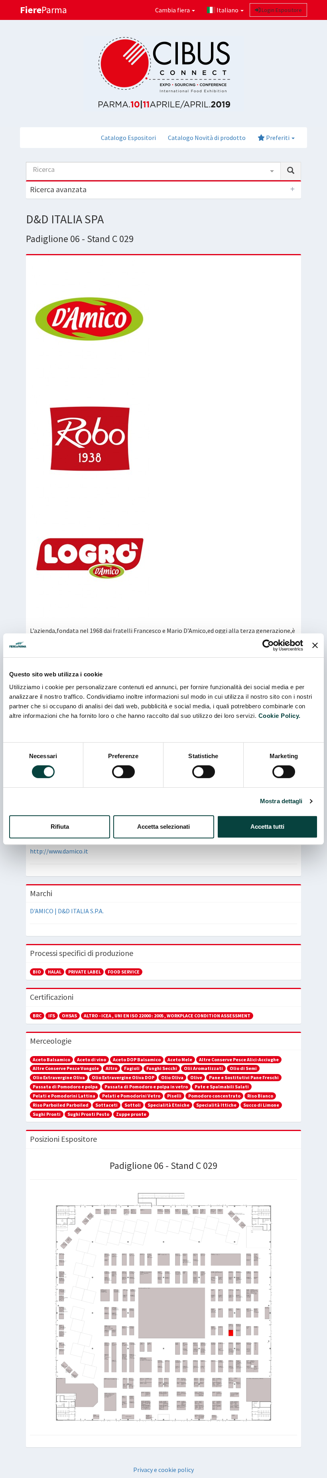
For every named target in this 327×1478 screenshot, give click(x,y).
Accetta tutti (267, 826)
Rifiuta (60, 826)
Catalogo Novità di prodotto (207, 138)
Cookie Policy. (279, 715)
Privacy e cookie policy (163, 1470)
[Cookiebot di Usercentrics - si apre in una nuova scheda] (268, 645)
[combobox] (153, 171)
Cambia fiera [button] (173, 10)
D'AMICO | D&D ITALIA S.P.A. (67, 911)
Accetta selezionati (163, 826)
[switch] (123, 771)
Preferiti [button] (278, 138)
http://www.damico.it (59, 851)
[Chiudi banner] (315, 645)
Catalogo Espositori (128, 138)
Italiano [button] (227, 10)
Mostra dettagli (281, 801)
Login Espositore (281, 10)
